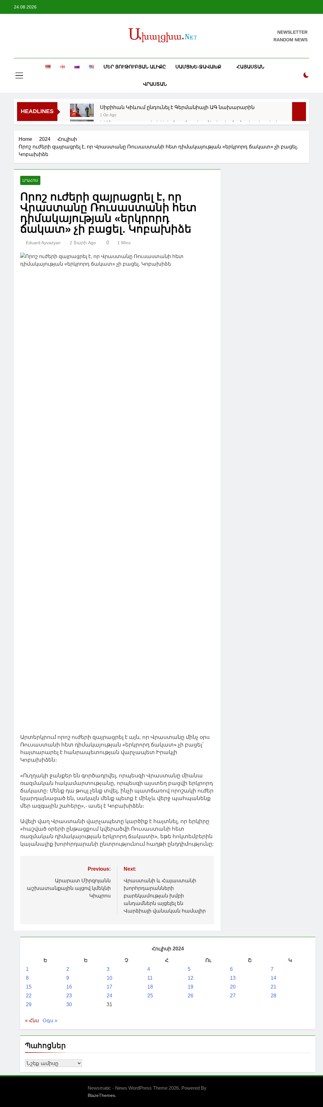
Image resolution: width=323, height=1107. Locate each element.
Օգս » (50, 1020)
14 (273, 978)
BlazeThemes (101, 1095)
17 (109, 986)
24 (109, 995)
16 (69, 986)
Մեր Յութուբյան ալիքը (134, 66)
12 (190, 978)
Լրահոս (30, 180)
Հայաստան (250, 66)
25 (150, 995)
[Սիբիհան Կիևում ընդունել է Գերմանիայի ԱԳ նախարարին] (82, 110)
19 (190, 986)
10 (109, 978)
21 (273, 986)
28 (273, 995)
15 (29, 986)
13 (233, 978)
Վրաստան (155, 84)
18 (150, 986)
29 (29, 1004)
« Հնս (32, 1020)
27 (233, 995)
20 (233, 986)
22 (29, 995)
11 (150, 978)
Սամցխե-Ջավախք (198, 66)
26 (190, 995)
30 (69, 1004)
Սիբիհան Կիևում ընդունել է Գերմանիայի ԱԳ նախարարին (177, 107)
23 (69, 995)
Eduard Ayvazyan (43, 242)
